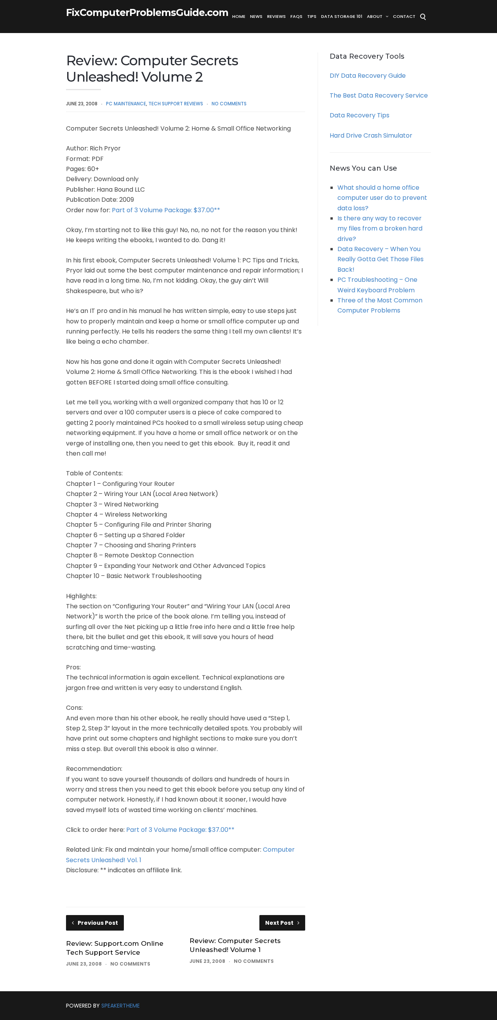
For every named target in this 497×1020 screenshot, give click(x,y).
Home (238, 16)
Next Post (279, 923)
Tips (311, 16)
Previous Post (98, 923)
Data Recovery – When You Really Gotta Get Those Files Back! (380, 259)
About (374, 16)
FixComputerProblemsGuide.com (147, 12)
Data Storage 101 (341, 16)
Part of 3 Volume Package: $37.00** (166, 210)
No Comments (229, 103)
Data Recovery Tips (359, 115)
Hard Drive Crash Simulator (371, 135)
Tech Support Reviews (175, 103)
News (256, 16)
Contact (404, 16)
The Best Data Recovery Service (379, 95)
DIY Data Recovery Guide (368, 75)
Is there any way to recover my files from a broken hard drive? (379, 228)
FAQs (296, 16)
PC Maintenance (126, 103)
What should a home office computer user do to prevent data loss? (382, 198)
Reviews (276, 16)
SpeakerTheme (120, 1006)
